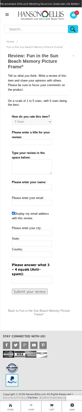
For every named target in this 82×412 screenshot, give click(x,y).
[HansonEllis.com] (41, 15)
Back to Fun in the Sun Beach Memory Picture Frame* (39, 312)
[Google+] (24, 345)
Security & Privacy (14, 397)
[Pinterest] (43, 345)
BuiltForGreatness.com (54, 397)
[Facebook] (6, 345)
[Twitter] (15, 345)
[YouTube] (34, 345)
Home (10, 41)
